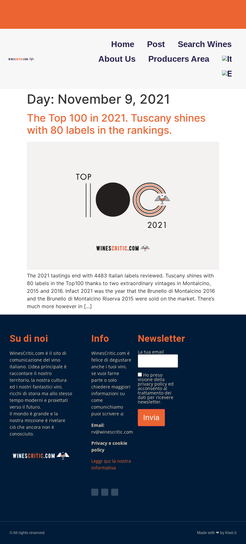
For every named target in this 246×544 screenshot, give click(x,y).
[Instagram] (232, 14)
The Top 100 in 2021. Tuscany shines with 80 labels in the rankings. (116, 124)
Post (156, 44)
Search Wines (205, 44)
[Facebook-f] (104, 492)
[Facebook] (206, 14)
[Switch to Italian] (227, 59)
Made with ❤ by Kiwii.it (216, 533)
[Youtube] (219, 14)
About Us (116, 59)
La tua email (151, 352)
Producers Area (178, 59)
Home (122, 44)
